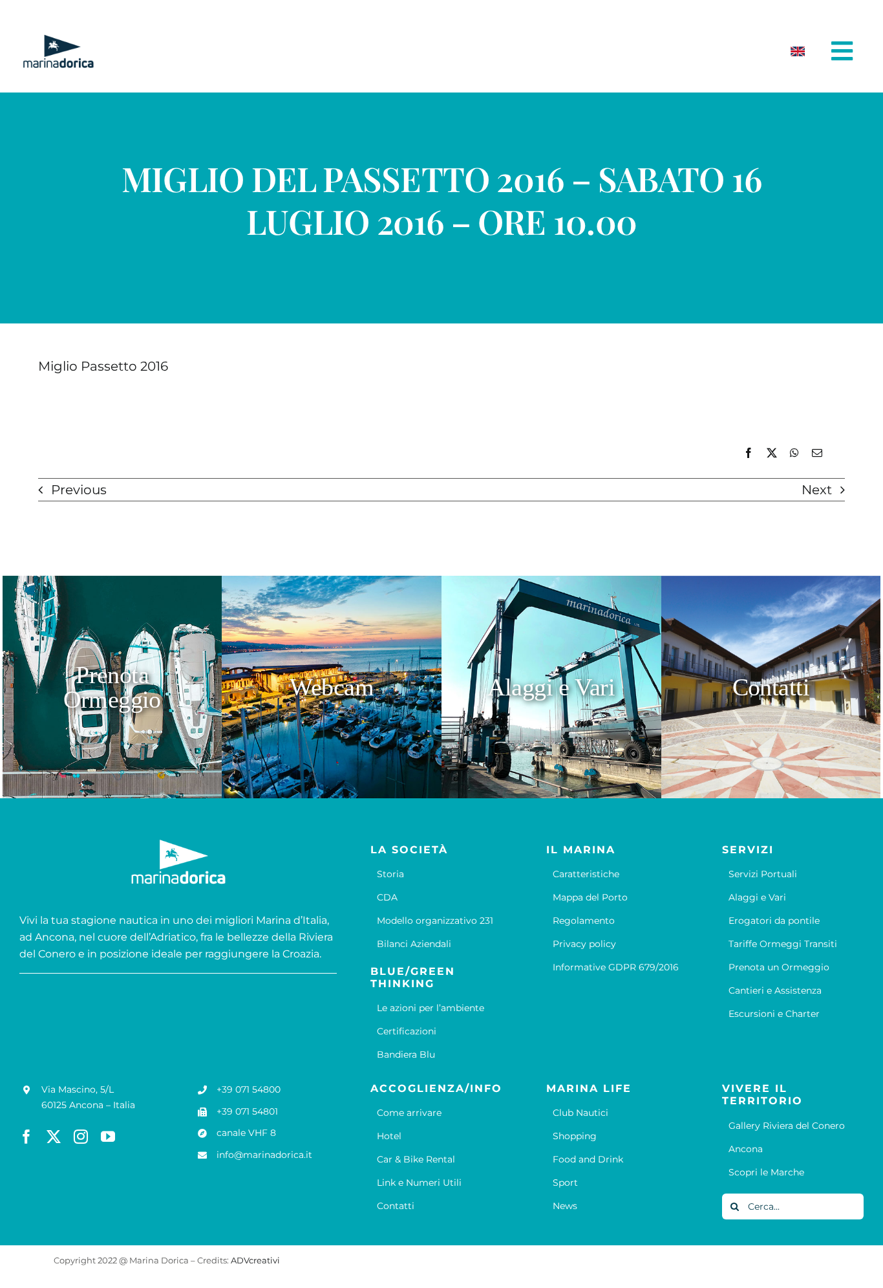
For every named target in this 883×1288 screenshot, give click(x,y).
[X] (771, 453)
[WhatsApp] (794, 453)
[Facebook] (748, 453)
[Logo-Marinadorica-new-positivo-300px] (58, 39)
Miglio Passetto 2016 (103, 366)
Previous (79, 489)
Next (817, 489)
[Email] (817, 453)
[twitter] (54, 1137)
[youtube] (108, 1137)
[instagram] (81, 1137)
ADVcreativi (255, 1260)
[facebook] (26, 1137)
